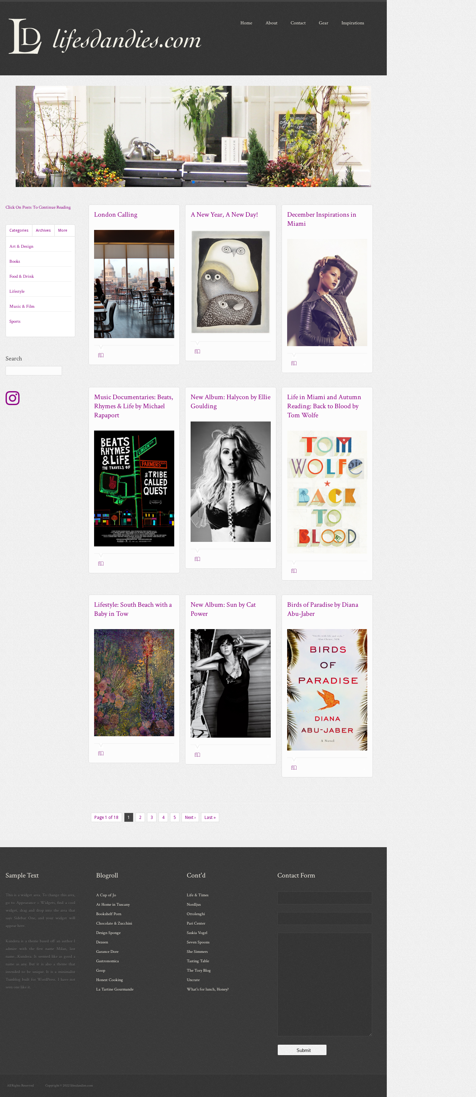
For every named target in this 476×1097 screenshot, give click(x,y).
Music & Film (21, 306)
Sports (15, 321)
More (62, 230)
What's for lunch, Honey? (208, 989)
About (271, 23)
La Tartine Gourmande (114, 989)
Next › (190, 817)
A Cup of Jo (106, 895)
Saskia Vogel (197, 932)
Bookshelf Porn (108, 914)
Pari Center (196, 923)
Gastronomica (107, 961)
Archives (43, 230)
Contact (298, 23)
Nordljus (194, 904)
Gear (323, 23)
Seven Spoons (198, 942)
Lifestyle (16, 291)
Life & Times (197, 895)
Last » (210, 817)
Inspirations (352, 23)
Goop (100, 970)
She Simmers (197, 951)
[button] (188, 182)
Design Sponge (108, 932)
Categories (19, 230)
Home (246, 23)
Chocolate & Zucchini (114, 923)
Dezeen (102, 942)
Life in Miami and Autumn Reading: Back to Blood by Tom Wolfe (324, 406)
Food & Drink (21, 276)
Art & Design (21, 246)
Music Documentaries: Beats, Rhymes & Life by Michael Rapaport (133, 406)
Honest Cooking (109, 980)
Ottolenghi (196, 914)
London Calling (115, 214)
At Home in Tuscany (113, 904)
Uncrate (193, 980)
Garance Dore (107, 951)
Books (14, 261)
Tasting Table (198, 961)
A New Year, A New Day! (224, 214)
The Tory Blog (199, 970)
